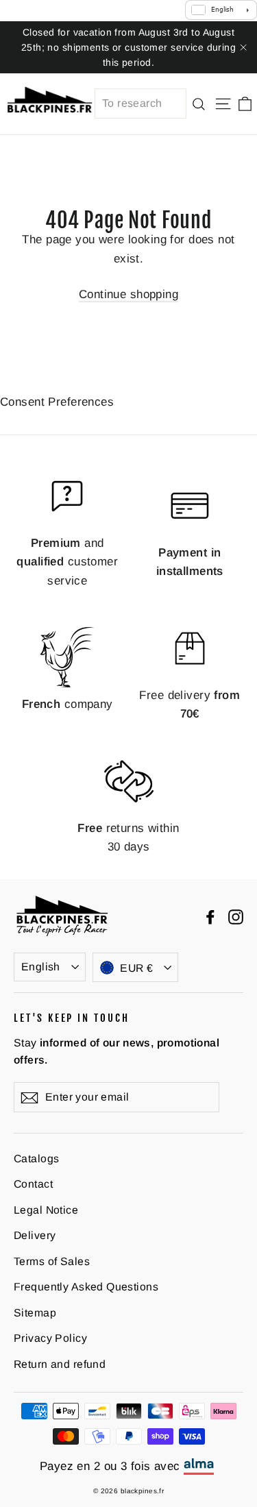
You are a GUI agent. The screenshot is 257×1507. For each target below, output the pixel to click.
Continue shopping (128, 294)
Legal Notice (46, 1210)
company (67, 704)
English (40, 966)
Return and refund (60, 1364)
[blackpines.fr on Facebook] (210, 916)
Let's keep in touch (72, 1018)
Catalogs (36, 1158)
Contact (33, 1184)
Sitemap (35, 1313)
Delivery (35, 1235)
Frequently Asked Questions (86, 1286)
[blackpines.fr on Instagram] (235, 916)
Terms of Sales (52, 1261)
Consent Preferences (57, 401)
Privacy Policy (50, 1338)
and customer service (67, 562)
